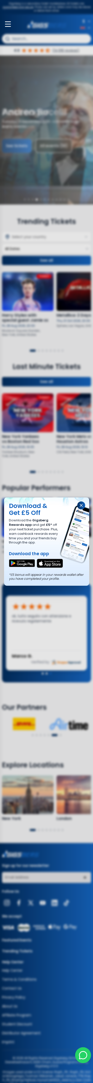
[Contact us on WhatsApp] (83, 1055)
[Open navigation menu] (8, 24)
